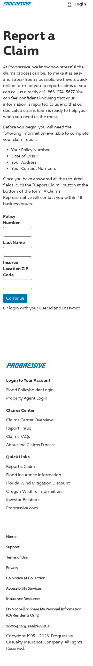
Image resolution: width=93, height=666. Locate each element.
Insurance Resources (23, 598)
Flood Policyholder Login (30, 389)
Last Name (14, 242)
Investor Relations (23, 499)
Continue (15, 298)
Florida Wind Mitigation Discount (38, 483)
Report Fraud (19, 428)
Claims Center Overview (29, 419)
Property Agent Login (26, 398)
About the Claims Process (30, 444)
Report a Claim (20, 466)
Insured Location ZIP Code (15, 268)
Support (13, 547)
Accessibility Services (23, 588)
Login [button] (80, 3)
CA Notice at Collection (25, 578)
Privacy (12, 567)
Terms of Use (17, 557)
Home (11, 536)
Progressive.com (22, 507)
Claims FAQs (18, 436)
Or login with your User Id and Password (41, 308)
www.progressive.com (27, 625)
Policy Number (11, 219)
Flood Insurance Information (33, 474)
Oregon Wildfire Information (34, 491)
